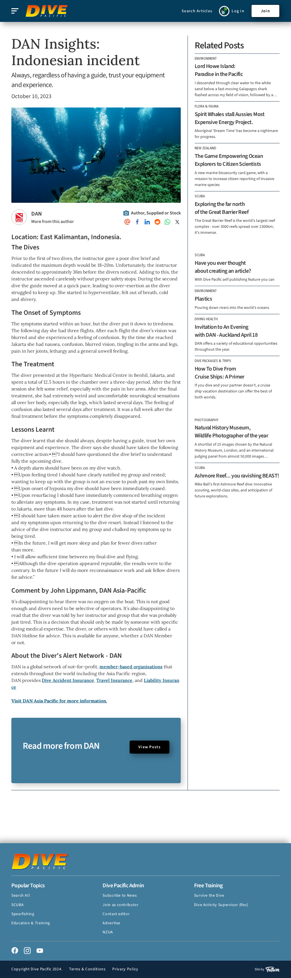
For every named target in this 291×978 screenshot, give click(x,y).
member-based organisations (131, 666)
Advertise (111, 923)
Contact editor (116, 914)
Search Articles (197, 11)
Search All (20, 895)
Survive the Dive (209, 895)
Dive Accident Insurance (68, 680)
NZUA (108, 932)
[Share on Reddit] (157, 221)
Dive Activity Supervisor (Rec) (221, 905)
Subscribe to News (120, 895)
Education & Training (30, 923)
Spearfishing (22, 914)
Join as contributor (120, 905)
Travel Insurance (114, 680)
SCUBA (17, 905)
